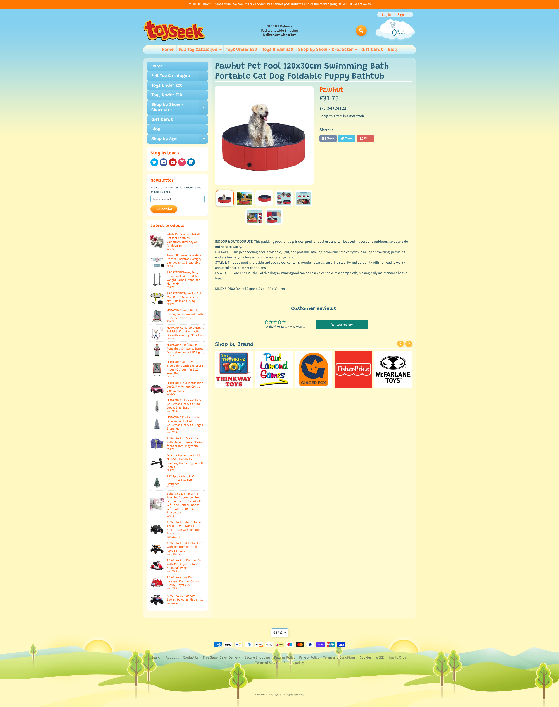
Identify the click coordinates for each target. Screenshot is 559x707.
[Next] (408, 344)
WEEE (380, 657)
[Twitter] (154, 162)
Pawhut (331, 90)
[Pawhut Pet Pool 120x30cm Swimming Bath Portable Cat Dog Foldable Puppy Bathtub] (225, 198)
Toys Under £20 (241, 50)
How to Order (398, 657)
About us (172, 657)
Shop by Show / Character (328, 51)
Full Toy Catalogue (201, 51)
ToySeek (278, 694)
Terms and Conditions (339, 657)
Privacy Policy (309, 657)
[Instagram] (182, 162)
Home (168, 50)
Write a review (342, 324)
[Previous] (400, 344)
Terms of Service (267, 662)
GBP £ (277, 632)
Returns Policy (284, 657)
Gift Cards (372, 50)
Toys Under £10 (277, 50)
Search (156, 657)
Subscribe (164, 209)
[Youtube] (173, 162)
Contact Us (191, 657)
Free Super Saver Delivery (221, 657)
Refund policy (294, 662)
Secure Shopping (257, 657)
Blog (392, 50)
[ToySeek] (174, 30)
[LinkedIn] (191, 162)
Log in (386, 14)
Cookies (365, 657)
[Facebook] (163, 162)
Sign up (403, 14)
